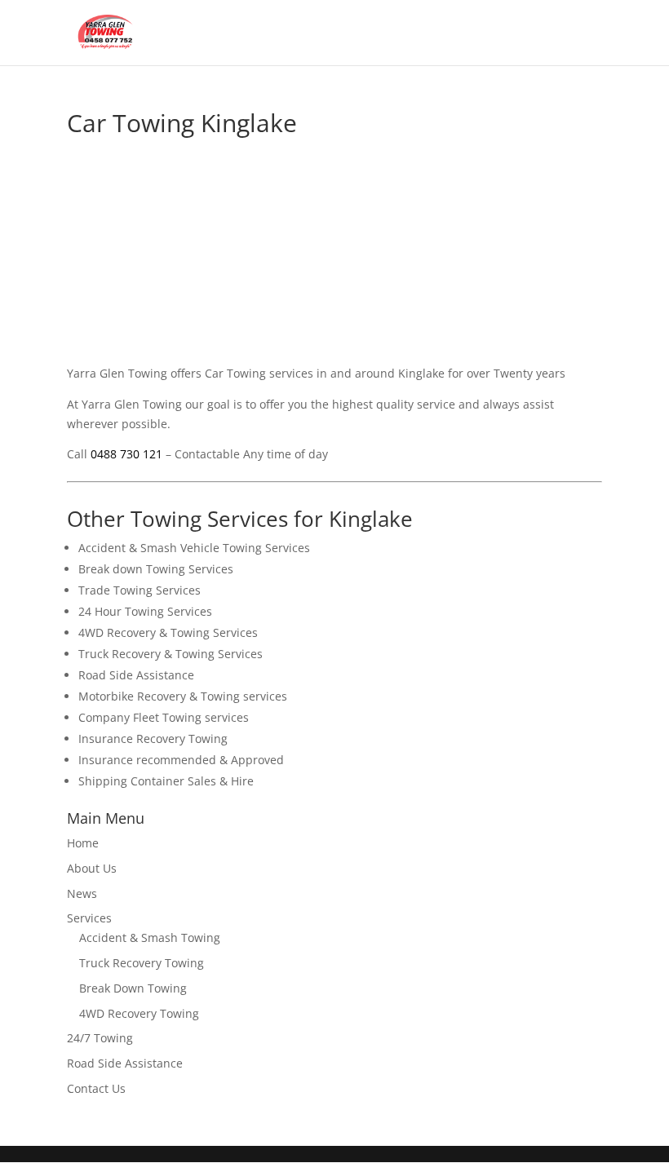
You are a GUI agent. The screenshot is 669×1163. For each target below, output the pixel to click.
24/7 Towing (100, 1038)
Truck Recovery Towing (141, 963)
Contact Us (96, 1088)
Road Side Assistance (125, 1063)
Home (83, 843)
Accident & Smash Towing (149, 937)
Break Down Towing (133, 988)
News (82, 893)
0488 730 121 (126, 454)
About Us (92, 868)
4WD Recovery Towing (139, 1013)
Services (89, 918)
